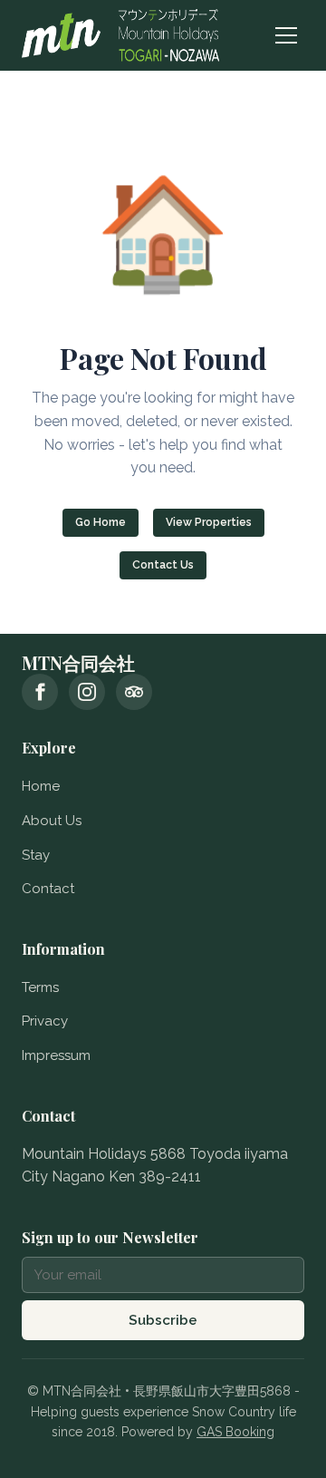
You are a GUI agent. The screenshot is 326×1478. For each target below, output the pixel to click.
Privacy (45, 1021)
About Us (52, 820)
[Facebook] (40, 692)
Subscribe (163, 1320)
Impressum (56, 1055)
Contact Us (163, 565)
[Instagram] (87, 692)
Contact (48, 888)
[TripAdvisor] (134, 692)
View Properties (209, 522)
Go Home (100, 522)
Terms (40, 987)
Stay (36, 855)
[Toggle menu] (286, 35)
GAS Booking (235, 1432)
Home (41, 786)
